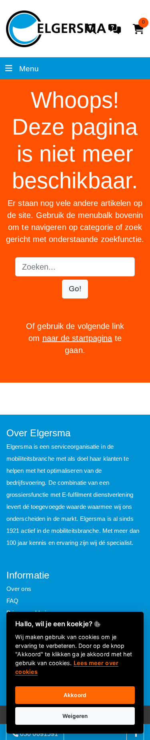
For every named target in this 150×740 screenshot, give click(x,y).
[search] (91, 29)
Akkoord (75, 695)
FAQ (12, 600)
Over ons (18, 588)
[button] (75, 289)
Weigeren (75, 716)
